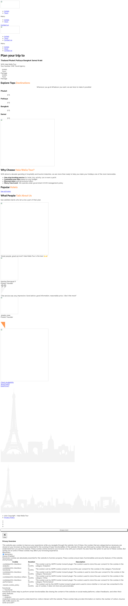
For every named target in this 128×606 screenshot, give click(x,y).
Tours (6, 13)
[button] (64, 16)
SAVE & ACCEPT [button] (8, 603)
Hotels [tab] (4, 69)
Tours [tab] (3, 71)
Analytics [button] (5, 595)
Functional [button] (6, 588)
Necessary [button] (6, 552)
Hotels (6, 11)
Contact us (8, 40)
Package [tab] (4, 73)
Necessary (9, 554)
